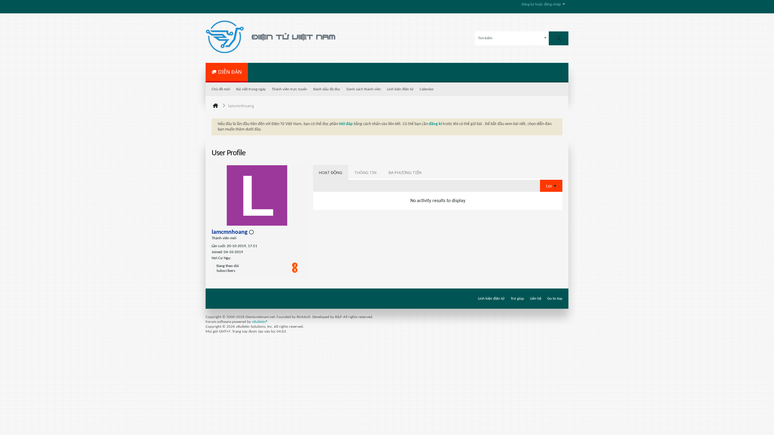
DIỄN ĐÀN (230, 72)
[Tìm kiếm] (558, 38)
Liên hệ (535, 299)
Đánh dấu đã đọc (326, 89)
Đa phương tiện (405, 172)
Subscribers (225, 271)
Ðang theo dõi (227, 266)
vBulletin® (260, 322)
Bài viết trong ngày (251, 89)
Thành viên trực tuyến (289, 89)
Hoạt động (330, 172)
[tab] (330, 172)
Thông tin (365, 172)
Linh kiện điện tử (400, 89)
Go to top (554, 299)
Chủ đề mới (221, 89)
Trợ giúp (517, 299)
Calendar (427, 89)
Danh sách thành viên (363, 89)
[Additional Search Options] (545, 38)
